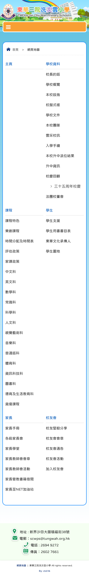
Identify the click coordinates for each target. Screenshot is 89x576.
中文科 (10, 271)
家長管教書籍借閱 (19, 479)
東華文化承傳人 (58, 241)
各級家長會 (14, 438)
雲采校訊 (53, 135)
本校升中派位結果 (60, 156)
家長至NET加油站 (19, 489)
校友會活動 (55, 458)
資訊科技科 (14, 373)
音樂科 (10, 343)
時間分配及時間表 (19, 241)
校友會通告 (55, 448)
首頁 (15, 49)
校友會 (51, 417)
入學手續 (53, 145)
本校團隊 (53, 125)
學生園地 (53, 251)
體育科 (10, 363)
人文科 (10, 322)
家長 (8, 417)
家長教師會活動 (17, 469)
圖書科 (10, 383)
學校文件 (53, 115)
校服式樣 (53, 105)
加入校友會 (55, 469)
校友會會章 (55, 438)
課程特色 (12, 220)
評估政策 (12, 251)
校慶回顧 (53, 176)
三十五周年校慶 (67, 186)
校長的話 (53, 74)
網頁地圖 (21, 565)
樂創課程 (12, 231)
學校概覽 (53, 84)
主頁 (8, 64)
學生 (49, 210)
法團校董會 (55, 196)
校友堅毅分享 (56, 428)
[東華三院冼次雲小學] (35, 19)
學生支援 (53, 220)
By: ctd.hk (44, 571)
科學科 (10, 312)
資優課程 (12, 404)
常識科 (10, 302)
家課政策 (12, 261)
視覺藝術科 (14, 332)
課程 (8, 210)
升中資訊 (53, 166)
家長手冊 (12, 428)
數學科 (10, 292)
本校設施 (53, 94)
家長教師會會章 (17, 458)
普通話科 (12, 353)
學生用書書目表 (58, 231)
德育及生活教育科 (19, 394)
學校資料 (53, 64)
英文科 (10, 282)
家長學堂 (12, 448)
